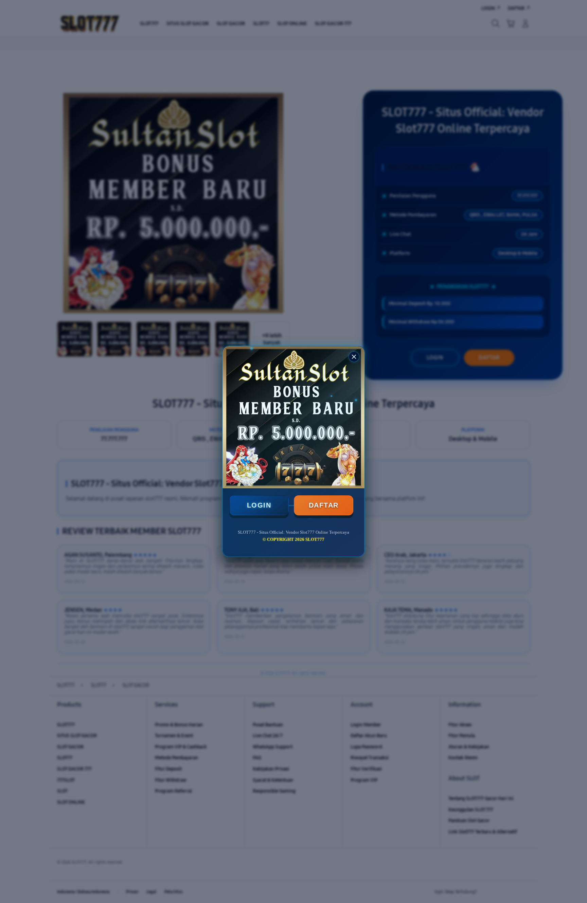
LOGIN (259, 505)
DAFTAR (324, 505)
